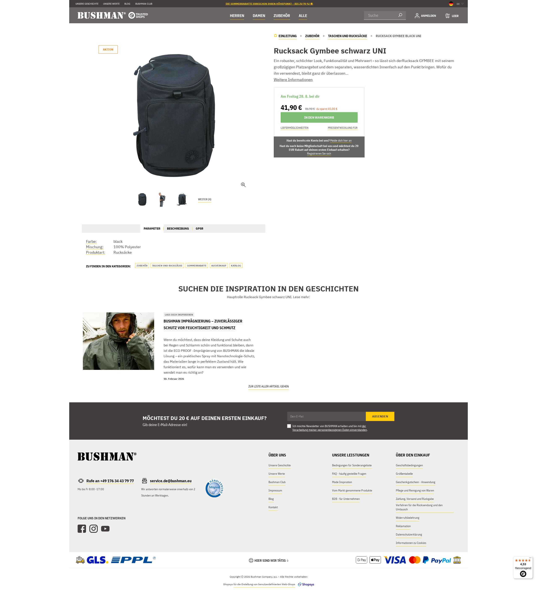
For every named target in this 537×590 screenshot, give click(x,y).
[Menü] (530, 558)
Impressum (275, 490)
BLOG (127, 3)
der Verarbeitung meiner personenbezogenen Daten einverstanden (329, 428)
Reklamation (403, 526)
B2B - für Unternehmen (346, 499)
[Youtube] (105, 529)
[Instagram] (93, 529)
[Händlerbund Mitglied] (214, 497)
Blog (271, 499)
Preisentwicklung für (343, 128)
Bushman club (143, 3)
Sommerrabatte (197, 265)
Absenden (380, 416)
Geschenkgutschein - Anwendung (415, 482)
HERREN (237, 15)
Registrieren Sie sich (319, 153)
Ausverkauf (218, 265)
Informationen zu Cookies (411, 543)
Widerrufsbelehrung (407, 518)
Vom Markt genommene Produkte (352, 490)
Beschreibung (178, 228)
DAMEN (259, 15)
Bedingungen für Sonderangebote (352, 465)
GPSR (199, 228)
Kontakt (273, 507)
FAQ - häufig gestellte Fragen (349, 474)
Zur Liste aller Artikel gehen (268, 386)
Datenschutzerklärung (409, 534)
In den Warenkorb (319, 117)
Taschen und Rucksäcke (167, 265)
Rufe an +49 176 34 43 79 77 (110, 480)
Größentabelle (404, 474)
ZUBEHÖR (282, 15)
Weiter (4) (204, 199)
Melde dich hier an (341, 140)
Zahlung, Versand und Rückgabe (415, 499)
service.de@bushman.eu (171, 480)
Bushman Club (276, 482)
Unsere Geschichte (87, 3)
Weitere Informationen (293, 79)
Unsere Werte (111, 3)
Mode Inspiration (342, 482)
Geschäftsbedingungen (409, 465)
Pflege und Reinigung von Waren (415, 490)
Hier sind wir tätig (270, 560)
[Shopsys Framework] (305, 584)
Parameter (152, 228)
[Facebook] (82, 529)
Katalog (236, 265)
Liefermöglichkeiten (294, 128)
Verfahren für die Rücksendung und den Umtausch (419, 507)
